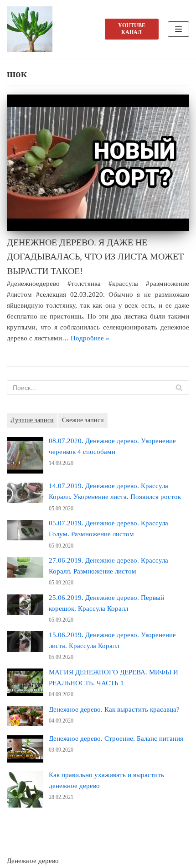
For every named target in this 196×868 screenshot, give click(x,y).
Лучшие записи (32, 420)
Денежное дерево (33, 860)
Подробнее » (90, 338)
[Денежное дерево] (32, 29)
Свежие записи (83, 420)
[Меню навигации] (178, 29)
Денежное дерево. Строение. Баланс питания (116, 738)
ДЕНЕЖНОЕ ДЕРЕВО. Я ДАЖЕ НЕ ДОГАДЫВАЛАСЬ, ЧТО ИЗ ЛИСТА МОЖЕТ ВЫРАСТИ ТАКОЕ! (95, 256)
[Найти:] (98, 387)
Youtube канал (131, 28)
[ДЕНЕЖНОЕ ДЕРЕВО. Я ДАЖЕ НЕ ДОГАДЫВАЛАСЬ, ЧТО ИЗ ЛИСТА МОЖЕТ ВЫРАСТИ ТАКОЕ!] (98, 163)
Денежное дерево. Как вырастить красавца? (114, 709)
